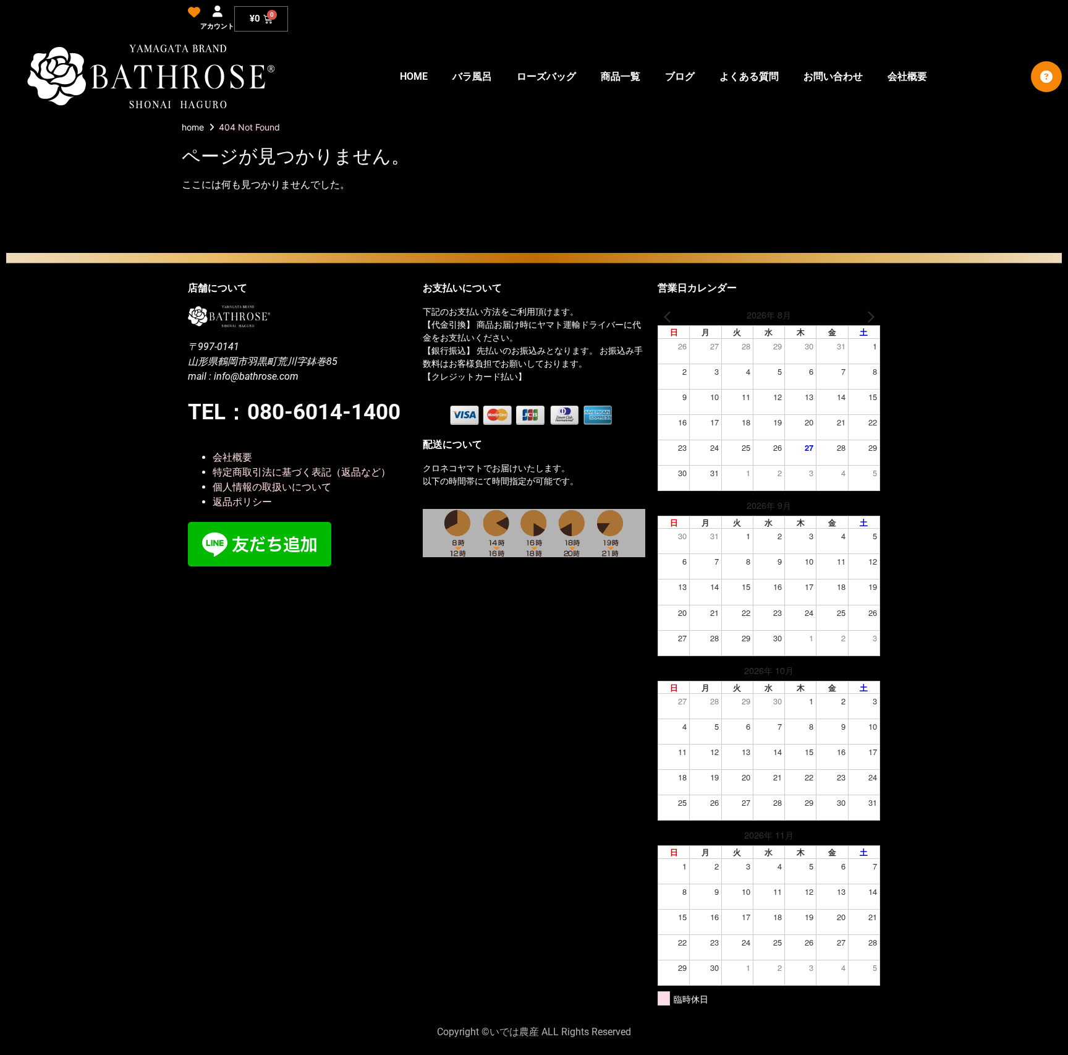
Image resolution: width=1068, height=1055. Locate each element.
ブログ (680, 76)
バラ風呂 (472, 76)
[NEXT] (868, 315)
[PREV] (669, 315)
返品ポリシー (242, 502)
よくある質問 (749, 76)
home (193, 127)
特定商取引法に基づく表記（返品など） (302, 472)
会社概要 (907, 76)
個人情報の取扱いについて (272, 487)
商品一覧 (620, 76)
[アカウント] (217, 11)
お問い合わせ (833, 76)
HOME (414, 76)
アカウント (217, 26)
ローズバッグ (546, 76)
